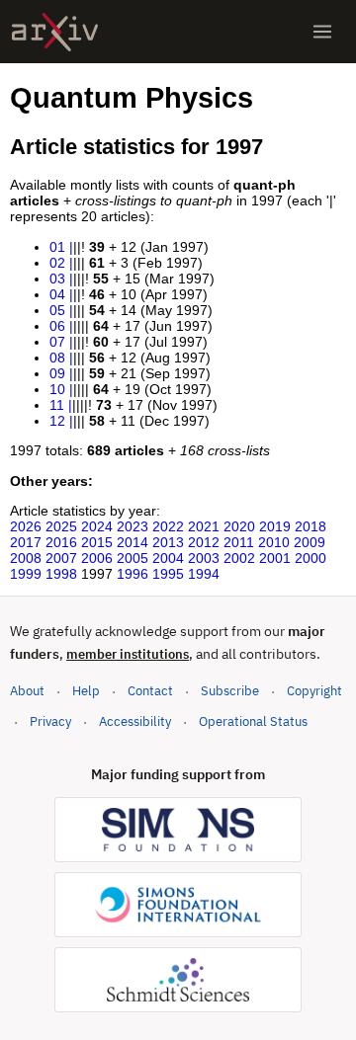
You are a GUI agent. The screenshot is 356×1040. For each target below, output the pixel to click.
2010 (274, 542)
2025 (61, 526)
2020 (239, 526)
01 (57, 247)
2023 (132, 526)
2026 (26, 526)
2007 (61, 558)
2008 (26, 558)
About (27, 690)
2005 (132, 558)
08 (57, 357)
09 (57, 373)
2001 (275, 558)
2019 (275, 526)
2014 (132, 542)
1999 (26, 574)
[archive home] (55, 32)
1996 (132, 574)
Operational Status (253, 721)
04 (57, 294)
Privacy (50, 721)
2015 (97, 542)
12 (57, 421)
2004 (168, 558)
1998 (61, 574)
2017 (26, 542)
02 (57, 263)
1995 (168, 574)
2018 (310, 526)
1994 (204, 574)
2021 (204, 526)
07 (57, 342)
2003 (204, 558)
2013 (168, 542)
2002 (239, 558)
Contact (150, 690)
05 (57, 310)
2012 (204, 542)
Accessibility (135, 721)
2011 (238, 542)
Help (86, 690)
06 (57, 326)
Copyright (314, 690)
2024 (97, 526)
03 (57, 278)
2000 (310, 558)
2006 (97, 558)
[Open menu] (322, 31)
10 (57, 389)
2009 (309, 542)
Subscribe (230, 690)
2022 (168, 526)
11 (56, 405)
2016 (61, 542)
